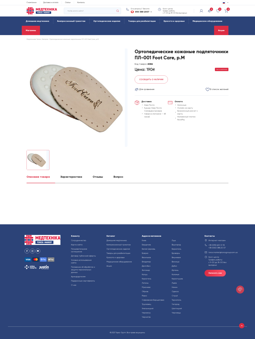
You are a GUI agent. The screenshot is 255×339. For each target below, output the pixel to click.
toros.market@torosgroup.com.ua (219, 252)
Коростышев (177, 279)
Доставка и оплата (50, 2)
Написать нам (215, 273)
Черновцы (176, 313)
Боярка (145, 253)
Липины (145, 283)
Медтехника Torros (34, 39)
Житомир (146, 270)
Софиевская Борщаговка (153, 300)
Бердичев (146, 245)
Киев (144, 240)
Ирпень (175, 270)
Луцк (174, 240)
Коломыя (175, 274)
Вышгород (176, 245)
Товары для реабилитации (142, 21)
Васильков (146, 257)
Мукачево (146, 287)
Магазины (31, 30)
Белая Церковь (148, 249)
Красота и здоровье (174, 21)
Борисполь (176, 249)
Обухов (145, 291)
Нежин (174, 287)
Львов (174, 283)
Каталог (45, 39)
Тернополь (176, 300)
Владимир (146, 262)
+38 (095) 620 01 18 (217, 245)
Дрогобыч (146, 266)
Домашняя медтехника (37, 21)
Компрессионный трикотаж (71, 21)
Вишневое (176, 257)
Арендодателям (78, 276)
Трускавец (146, 304)
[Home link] (42, 10)
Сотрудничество (78, 240)
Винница (175, 262)
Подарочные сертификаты (83, 281)
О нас (73, 285)
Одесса (175, 291)
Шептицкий (177, 308)
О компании (32, 2)
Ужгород (175, 304)
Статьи (68, 2)
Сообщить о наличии (151, 79)
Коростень (146, 279)
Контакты (81, 2)
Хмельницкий (147, 308)
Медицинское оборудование (207, 21)
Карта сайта (76, 245)
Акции (221, 30)
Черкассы (146, 313)
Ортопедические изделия (106, 21)
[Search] (117, 10)
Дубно (174, 266)
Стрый (175, 296)
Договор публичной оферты (83, 256)
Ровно (144, 296)
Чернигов (146, 317)
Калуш (144, 274)
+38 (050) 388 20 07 (217, 248)
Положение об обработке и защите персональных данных (83, 269)
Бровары (176, 253)
